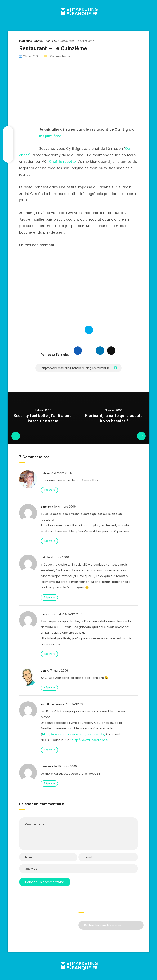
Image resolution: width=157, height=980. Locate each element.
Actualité (51, 41)
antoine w (47, 506)
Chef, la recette (62, 161)
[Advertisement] (78, 280)
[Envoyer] (139, 925)
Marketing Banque (31, 41)
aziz (44, 557)
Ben (43, 670)
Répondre (49, 490)
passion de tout (51, 614)
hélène (45, 473)
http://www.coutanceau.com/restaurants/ (73, 734)
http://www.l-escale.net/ (90, 740)
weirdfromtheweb (52, 704)
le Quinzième (50, 136)
